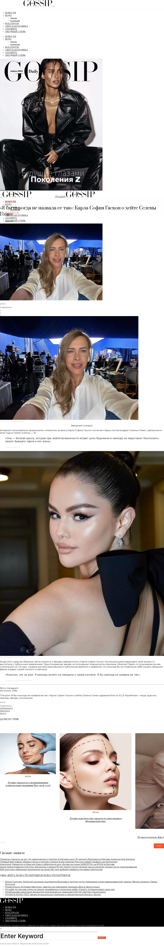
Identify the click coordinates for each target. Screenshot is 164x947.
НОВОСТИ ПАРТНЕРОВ (57, 875)
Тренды (13, 18)
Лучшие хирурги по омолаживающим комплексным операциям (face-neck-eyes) (28, 784)
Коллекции (15, 21)
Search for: (5, 931)
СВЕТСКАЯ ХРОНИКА (16, 26)
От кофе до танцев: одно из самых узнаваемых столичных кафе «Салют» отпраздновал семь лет (60, 889)
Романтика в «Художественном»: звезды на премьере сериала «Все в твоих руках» (52, 887)
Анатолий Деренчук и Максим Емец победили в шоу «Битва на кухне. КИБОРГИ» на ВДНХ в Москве (57, 864)
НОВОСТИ (10, 12)
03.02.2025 (9, 221)
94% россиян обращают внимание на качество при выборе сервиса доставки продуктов (51, 869)
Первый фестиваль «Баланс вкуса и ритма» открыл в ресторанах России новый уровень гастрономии (58, 861)
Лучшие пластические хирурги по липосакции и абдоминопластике (96, 820)
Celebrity (11, 28)
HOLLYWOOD (12, 23)
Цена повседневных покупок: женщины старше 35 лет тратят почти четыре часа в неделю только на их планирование (68, 867)
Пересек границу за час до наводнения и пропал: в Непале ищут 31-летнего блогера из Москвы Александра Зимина (67, 859)
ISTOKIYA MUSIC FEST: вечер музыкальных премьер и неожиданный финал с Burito (53, 894)
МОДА (8, 15)
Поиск (3, 842)
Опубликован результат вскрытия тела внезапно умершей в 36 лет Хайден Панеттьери (55, 892)
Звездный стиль (15, 31)
